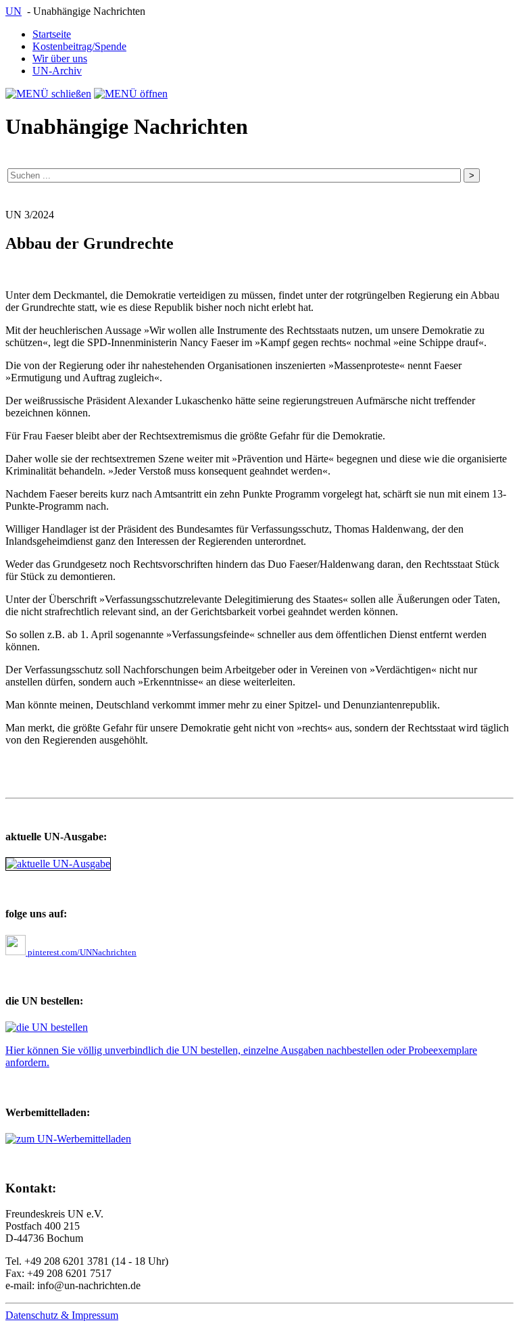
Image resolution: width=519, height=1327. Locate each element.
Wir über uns (59, 58)
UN (13, 11)
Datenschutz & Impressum (61, 1315)
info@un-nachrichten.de (89, 1285)
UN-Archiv (57, 70)
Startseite (51, 34)
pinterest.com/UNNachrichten (81, 952)
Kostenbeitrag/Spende (79, 46)
